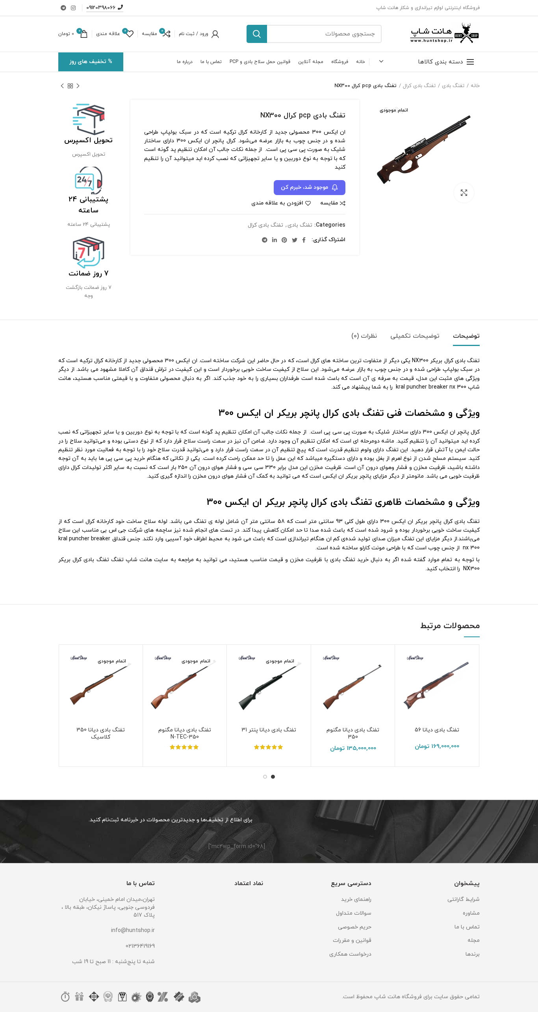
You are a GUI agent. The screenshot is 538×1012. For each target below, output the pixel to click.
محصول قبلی (78, 86)
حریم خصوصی (354, 927)
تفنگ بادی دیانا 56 (437, 730)
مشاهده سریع (407, 699)
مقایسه (329, 203)
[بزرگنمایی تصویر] (464, 193)
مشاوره (471, 913)
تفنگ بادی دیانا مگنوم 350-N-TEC (184, 734)
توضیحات (466, 336)
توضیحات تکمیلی (415, 336)
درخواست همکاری (350, 954)
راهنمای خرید (356, 899)
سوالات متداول (353, 913)
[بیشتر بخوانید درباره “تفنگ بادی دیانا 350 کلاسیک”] (70, 681)
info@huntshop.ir (133, 930)
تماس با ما (467, 927)
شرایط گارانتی (463, 899)
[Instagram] (73, 8)
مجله (474, 940)
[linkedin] (274, 240)
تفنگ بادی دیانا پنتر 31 (268, 730)
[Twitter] (294, 240)
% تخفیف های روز (90, 61)
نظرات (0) (364, 336)
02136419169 (140, 946)
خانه (475, 85)
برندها (473, 954)
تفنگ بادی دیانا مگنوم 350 (353, 734)
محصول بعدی (62, 86)
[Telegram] (63, 8)
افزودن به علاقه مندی (277, 203)
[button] (407, 681)
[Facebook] (304, 240)
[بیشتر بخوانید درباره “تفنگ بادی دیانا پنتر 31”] (239, 681)
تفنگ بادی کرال (419, 85)
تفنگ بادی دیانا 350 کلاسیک (100, 734)
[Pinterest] (284, 240)
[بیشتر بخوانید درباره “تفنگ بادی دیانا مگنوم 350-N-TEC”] (155, 681)
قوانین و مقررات (352, 940)
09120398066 (100, 7)
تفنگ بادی (453, 85)
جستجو (257, 34)
